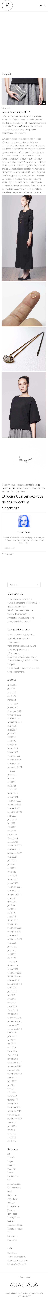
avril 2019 (11, 1003)
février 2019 (12, 1010)
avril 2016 (11, 1137)
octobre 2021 (13, 890)
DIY (8, 1180)
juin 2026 (11, 688)
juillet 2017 (11, 1081)
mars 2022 (12, 875)
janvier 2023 (12, 842)
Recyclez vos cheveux (28, 657)
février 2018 (12, 1055)
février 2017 (12, 1100)
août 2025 (11, 726)
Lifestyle (11, 1202)
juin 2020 (11, 950)
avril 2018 (11, 1047)
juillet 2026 (11, 685)
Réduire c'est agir (14, 1225)
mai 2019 (11, 999)
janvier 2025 (12, 752)
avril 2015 (11, 1141)
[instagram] (29, 1285)
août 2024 (11, 771)
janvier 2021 (12, 924)
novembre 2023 (14, 804)
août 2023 (11, 816)
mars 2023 (12, 834)
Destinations (12, 1176)
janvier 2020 (12, 969)
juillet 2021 (11, 902)
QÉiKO (22, 126)
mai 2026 (11, 692)
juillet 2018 (11, 1036)
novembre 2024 (14, 760)
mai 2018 (11, 1044)
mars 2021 (12, 917)
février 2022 (12, 879)
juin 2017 (11, 1085)
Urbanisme (12, 1240)
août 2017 (11, 1077)
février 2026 (12, 703)
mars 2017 (12, 1096)
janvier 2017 (12, 1104)
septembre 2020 (14, 939)
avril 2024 (11, 786)
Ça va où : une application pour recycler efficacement (21, 638)
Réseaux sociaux (14, 1229)
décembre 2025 (14, 711)
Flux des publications (16, 1257)
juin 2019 (11, 995)
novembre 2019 (14, 976)
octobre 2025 (13, 718)
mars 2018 (12, 1051)
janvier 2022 (12, 883)
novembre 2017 (14, 1066)
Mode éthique (13, 1206)
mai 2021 (11, 909)
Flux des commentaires (17, 1260)
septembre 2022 (14, 853)
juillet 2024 (11, 774)
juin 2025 (11, 733)
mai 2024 (11, 782)
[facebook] (24, 1285)
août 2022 (11, 857)
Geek (9, 1191)
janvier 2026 (12, 707)
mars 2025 (12, 745)
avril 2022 (11, 872)
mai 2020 (11, 954)
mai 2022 (11, 868)
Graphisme (12, 1195)
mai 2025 (11, 737)
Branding (11, 1165)
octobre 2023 (13, 808)
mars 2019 (12, 1006)
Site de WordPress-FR (16, 1264)
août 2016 (11, 1122)
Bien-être (11, 1158)
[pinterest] (35, 1285)
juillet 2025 (11, 730)
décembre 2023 (14, 801)
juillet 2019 (11, 991)
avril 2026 (11, 696)
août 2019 (11, 988)
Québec (10, 1221)
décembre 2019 (14, 973)
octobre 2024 (13, 763)
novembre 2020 (14, 932)
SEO (9, 1232)
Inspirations (12, 1199)
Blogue (10, 1161)
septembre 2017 (14, 1074)
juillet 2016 (11, 1126)
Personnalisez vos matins (18, 599)
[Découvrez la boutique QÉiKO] (24, 91)
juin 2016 (11, 1130)
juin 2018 (11, 1040)
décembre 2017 (14, 1062)
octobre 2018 (13, 1025)
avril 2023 (11, 831)
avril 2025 (11, 741)
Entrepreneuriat (13, 1184)
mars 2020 (12, 961)
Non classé (12, 1214)
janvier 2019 (12, 1014)
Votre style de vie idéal (17, 614)
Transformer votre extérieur (19, 610)
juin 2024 (11, 778)
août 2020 (11, 943)
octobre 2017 (13, 1070)
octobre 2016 (13, 1115)
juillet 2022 (11, 860)
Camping (11, 1169)
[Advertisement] (24, 36)
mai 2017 (11, 1089)
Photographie (13, 1217)
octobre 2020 (13, 935)
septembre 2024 (14, 767)
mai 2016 (11, 1133)
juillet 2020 (11, 946)
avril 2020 (11, 958)
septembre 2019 (14, 984)
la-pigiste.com (9, 548)
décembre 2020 (14, 928)
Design (10, 1173)
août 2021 (11, 898)
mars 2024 (12, 789)
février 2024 (12, 793)
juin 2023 (11, 823)
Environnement (13, 1187)
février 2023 (12, 838)
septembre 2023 (14, 812)
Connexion (11, 1253)
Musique (11, 1210)
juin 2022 (11, 864)
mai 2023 (11, 827)
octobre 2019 (13, 980)
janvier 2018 (12, 1059)
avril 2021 (11, 913)
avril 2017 (11, 1092)
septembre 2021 (14, 894)
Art (8, 1154)
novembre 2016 (14, 1111)
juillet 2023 (11, 819)
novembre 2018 (14, 1021)
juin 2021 (11, 905)
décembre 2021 (14, 887)
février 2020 (12, 965)
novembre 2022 (14, 846)
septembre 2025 (14, 722)
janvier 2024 (12, 797)
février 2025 (12, 748)
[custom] (12, 1285)
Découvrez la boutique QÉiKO (16, 112)
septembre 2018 (14, 1029)
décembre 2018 (14, 1018)
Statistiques (12, 1236)
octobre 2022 (13, 849)
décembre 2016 (14, 1107)
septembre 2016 (14, 1118)
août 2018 (11, 1032)
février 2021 (12, 920)
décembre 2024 (14, 756)
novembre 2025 (14, 715)
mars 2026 (12, 700)
